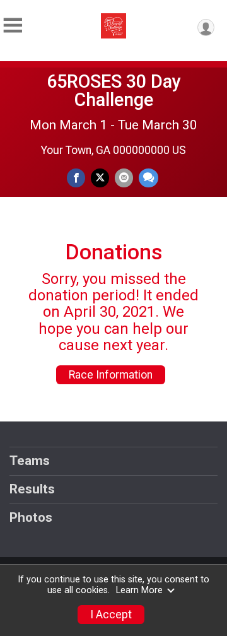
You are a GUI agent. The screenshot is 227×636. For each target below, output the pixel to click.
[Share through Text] (148, 177)
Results (32, 489)
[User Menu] (205, 27)
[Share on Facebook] (76, 177)
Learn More (139, 590)
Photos (30, 517)
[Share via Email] (124, 177)
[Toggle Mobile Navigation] (12, 25)
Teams (29, 460)
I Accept (111, 614)
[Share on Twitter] (100, 177)
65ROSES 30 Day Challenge (114, 90)
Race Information (111, 374)
